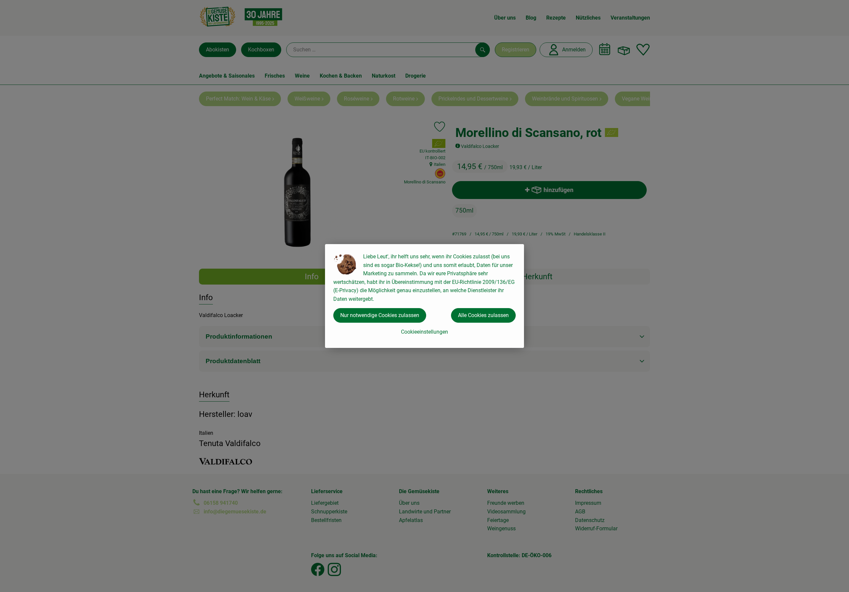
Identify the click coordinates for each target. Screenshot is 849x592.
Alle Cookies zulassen (483, 315)
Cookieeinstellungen (424, 332)
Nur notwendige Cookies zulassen (379, 315)
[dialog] (424, 296)
